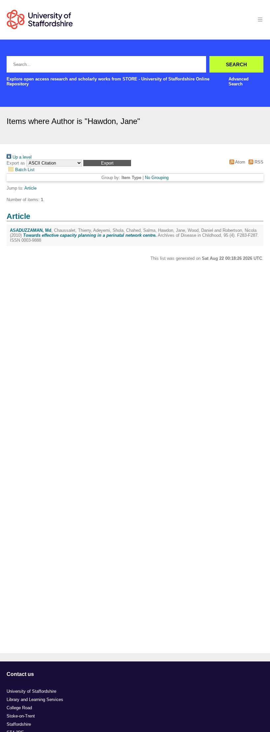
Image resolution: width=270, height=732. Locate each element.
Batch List (24, 169)
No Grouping (157, 177)
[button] (107, 163)
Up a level (21, 157)
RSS (258, 162)
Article (30, 188)
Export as (16, 163)
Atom (239, 162)
